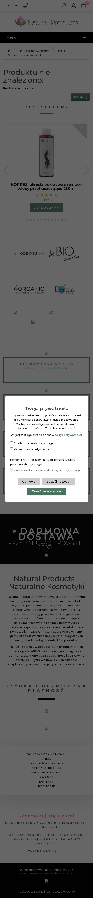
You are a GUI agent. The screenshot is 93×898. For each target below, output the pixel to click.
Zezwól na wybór (59, 481)
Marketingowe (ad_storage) (32, 449)
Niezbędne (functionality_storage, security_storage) (47, 470)
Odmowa (28, 481)
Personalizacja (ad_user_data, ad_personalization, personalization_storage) (42, 462)
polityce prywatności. (68, 435)
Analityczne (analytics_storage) (34, 443)
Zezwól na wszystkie (46, 491)
